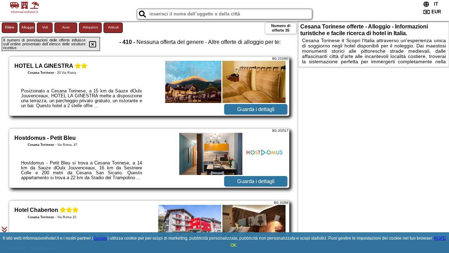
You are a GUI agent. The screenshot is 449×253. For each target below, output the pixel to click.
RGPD (440, 238)
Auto (66, 27)
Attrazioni (90, 27)
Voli (45, 27)
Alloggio (27, 27)
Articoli (113, 27)
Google (100, 238)
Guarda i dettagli (255, 109)
